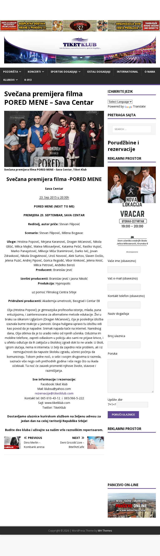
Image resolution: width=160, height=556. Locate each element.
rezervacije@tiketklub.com (54, 393)
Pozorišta (10, 71)
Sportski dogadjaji (64, 71)
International (127, 71)
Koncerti (34, 71)
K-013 (27, 80)
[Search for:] (131, 129)
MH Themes (105, 530)
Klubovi (9, 80)
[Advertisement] (80, 9)
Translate (139, 106)
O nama (150, 71)
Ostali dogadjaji (98, 71)
